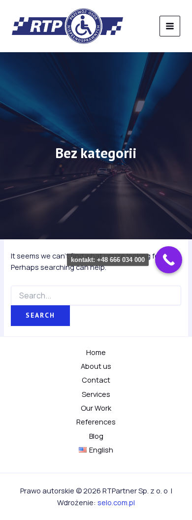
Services (96, 394)
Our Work (96, 408)
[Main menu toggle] (170, 26)
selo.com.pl (116, 502)
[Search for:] (96, 295)
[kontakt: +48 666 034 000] (168, 259)
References (96, 421)
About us (96, 366)
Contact (96, 380)
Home (96, 352)
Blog (96, 436)
